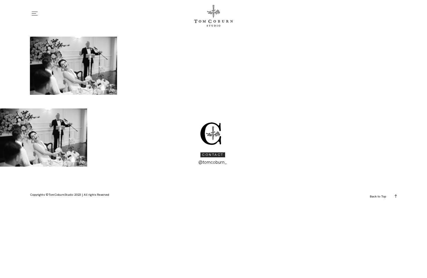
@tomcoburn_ (212, 162)
